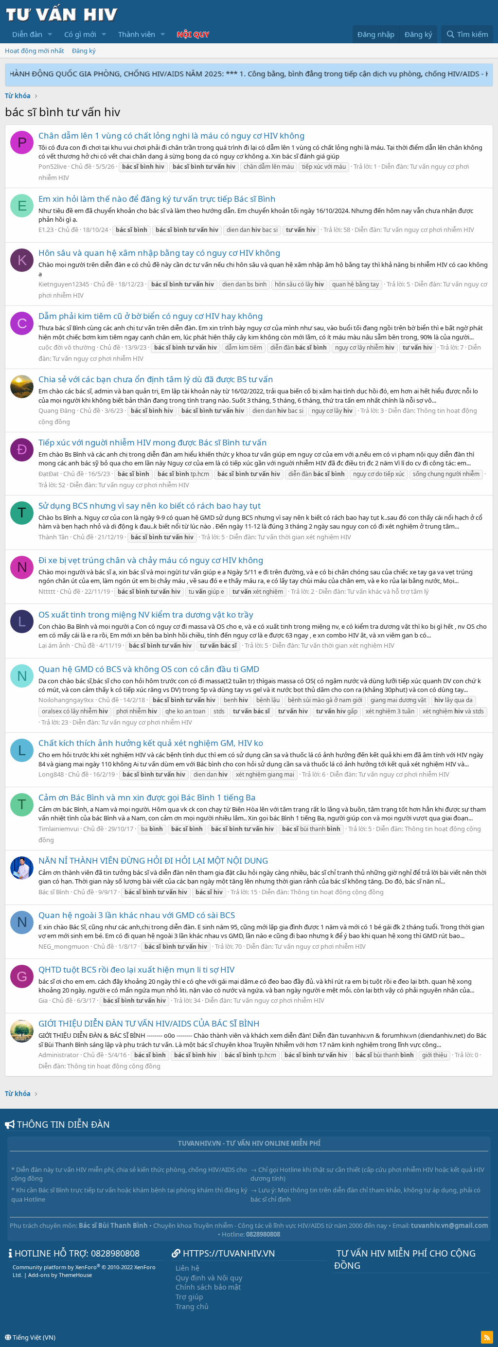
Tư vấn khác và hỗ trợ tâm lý (388, 591)
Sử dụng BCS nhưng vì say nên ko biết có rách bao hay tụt (149, 505)
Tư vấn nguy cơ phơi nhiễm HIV (428, 229)
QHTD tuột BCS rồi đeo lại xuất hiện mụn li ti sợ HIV (136, 969)
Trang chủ (192, 1306)
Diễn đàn (27, 34)
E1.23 (45, 229)
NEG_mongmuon (63, 946)
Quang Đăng (56, 410)
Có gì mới (80, 34)
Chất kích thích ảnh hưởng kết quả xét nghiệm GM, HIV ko (150, 742)
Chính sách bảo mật (208, 1287)
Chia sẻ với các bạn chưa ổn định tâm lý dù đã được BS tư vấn (155, 379)
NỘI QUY (193, 34)
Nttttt (46, 591)
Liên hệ (187, 1268)
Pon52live (52, 166)
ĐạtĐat (48, 473)
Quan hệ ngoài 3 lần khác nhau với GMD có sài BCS (136, 915)
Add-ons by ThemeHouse (60, 1274)
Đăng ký (84, 50)
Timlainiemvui (58, 828)
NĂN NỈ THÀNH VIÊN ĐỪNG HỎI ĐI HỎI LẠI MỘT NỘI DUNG (153, 860)
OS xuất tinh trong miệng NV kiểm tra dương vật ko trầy (145, 614)
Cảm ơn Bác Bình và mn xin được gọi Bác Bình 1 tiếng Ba (147, 797)
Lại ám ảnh (54, 645)
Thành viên (136, 34)
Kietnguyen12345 (63, 284)
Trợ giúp (189, 1296)
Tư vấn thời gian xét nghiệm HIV (304, 536)
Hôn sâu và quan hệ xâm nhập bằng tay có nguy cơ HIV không (159, 252)
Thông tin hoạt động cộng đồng (337, 891)
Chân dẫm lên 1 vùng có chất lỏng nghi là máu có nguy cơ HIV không (171, 135)
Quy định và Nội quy (209, 1277)
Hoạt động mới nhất (34, 50)
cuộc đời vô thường (66, 347)
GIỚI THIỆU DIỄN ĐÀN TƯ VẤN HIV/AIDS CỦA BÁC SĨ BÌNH (149, 1023)
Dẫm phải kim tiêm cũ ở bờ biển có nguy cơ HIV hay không (150, 315)
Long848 (51, 774)
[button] (50, 34)
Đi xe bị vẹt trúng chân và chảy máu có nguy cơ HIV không (150, 560)
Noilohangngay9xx (66, 699)
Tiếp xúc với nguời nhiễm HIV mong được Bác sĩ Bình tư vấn (152, 442)
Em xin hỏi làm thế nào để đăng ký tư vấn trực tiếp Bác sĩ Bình (157, 198)
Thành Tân (53, 536)
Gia (43, 1000)
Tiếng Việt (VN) (33, 1337)
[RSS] (487, 1337)
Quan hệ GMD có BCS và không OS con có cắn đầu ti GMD (148, 668)
